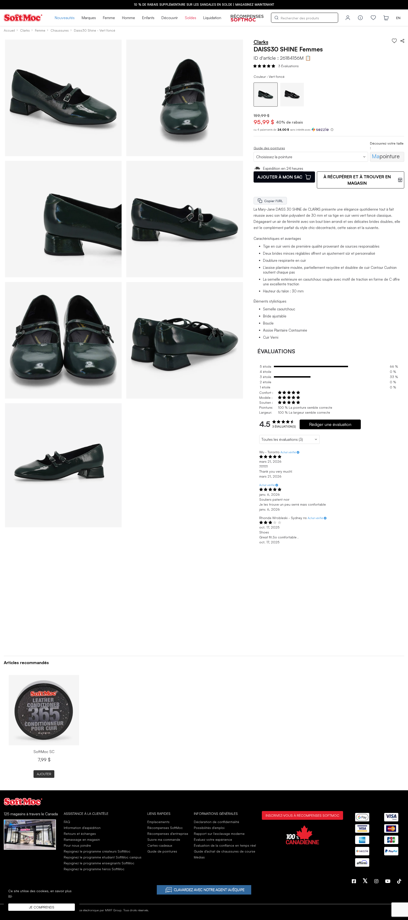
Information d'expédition (82, 828)
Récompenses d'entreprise (167, 834)
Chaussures (60, 30)
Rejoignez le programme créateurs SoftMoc (97, 851)
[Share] (402, 40)
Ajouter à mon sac (279, 176)
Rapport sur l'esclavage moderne (219, 834)
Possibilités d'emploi (209, 828)
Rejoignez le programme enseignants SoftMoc (99, 863)
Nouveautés (65, 17)
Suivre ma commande (163, 839)
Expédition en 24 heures (283, 168)
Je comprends (41, 907)
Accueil (9, 30)
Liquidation (212, 17)
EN (398, 18)
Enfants (148, 17)
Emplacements (158, 822)
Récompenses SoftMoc (165, 828)
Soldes (190, 17)
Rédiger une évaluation (330, 424)
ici (10, 896)
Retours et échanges (80, 834)
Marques (88, 17)
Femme (109, 17)
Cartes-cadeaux (159, 845)
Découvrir (169, 17)
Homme (128, 17)
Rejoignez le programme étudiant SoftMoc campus (102, 857)
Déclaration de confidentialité (216, 822)
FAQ (67, 822)
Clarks (25, 30)
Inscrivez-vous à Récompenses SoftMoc (302, 815)
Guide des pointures (269, 148)
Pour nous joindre (77, 845)
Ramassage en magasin (82, 839)
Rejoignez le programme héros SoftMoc (94, 869)
